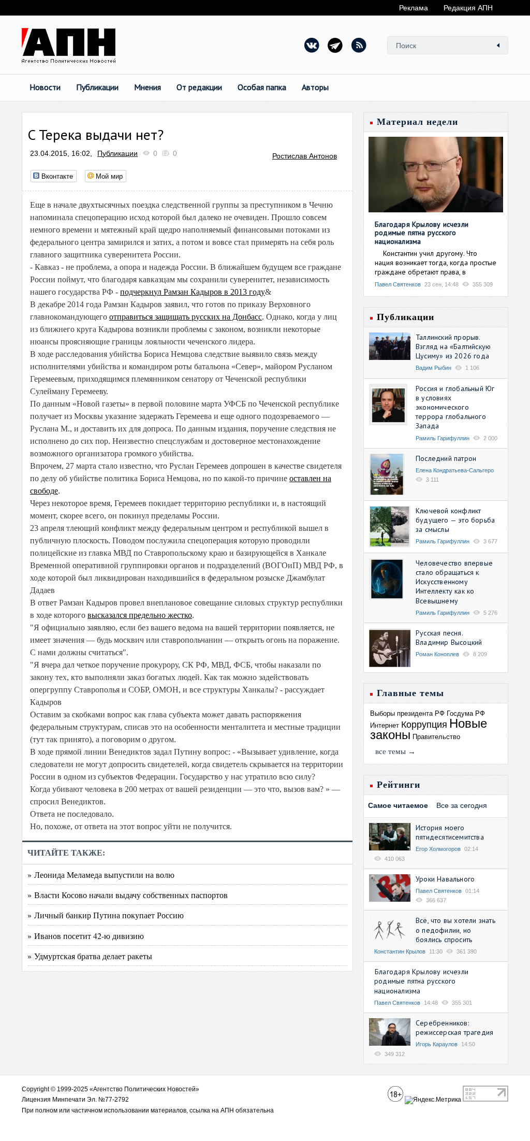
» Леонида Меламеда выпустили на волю (100, 874)
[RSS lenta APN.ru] (358, 45)
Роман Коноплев (437, 654)
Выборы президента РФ (407, 713)
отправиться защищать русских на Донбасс (185, 316)
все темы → (395, 751)
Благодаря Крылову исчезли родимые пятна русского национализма (421, 233)
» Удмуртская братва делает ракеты (89, 955)
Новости (45, 87)
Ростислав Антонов (304, 156)
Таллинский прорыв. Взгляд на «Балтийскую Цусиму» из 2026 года (453, 346)
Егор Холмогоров (438, 849)
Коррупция (424, 724)
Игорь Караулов (437, 1044)
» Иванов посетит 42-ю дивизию (85, 935)
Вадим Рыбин (433, 368)
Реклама (413, 8)
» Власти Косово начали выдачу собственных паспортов (127, 894)
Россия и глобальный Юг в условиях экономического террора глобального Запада (455, 407)
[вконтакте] (312, 45)
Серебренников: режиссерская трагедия (454, 1027)
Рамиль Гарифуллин (442, 438)
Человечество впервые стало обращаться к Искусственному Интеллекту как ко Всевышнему (454, 581)
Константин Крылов (399, 951)
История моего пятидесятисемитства (450, 832)
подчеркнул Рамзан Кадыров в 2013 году (192, 291)
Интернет (384, 725)
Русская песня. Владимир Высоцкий (449, 637)
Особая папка (262, 87)
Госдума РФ (466, 713)
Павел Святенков (398, 284)
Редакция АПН (468, 8)
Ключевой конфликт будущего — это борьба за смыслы (455, 520)
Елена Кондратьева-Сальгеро (455, 470)
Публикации (97, 87)
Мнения (147, 87)
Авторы (315, 87)
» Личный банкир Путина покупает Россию (105, 914)
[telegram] (335, 45)
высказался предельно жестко (139, 615)
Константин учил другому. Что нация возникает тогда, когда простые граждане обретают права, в (435, 263)
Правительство (436, 737)
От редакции (199, 87)
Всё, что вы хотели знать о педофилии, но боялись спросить (455, 930)
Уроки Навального (445, 879)
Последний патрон (446, 458)
